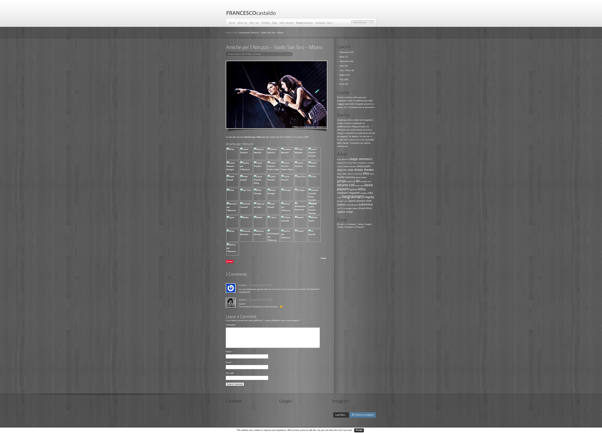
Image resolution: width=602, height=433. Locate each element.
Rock (342, 84)
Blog (274, 23)
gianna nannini (361, 177)
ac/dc (339, 159)
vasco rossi (345, 212)
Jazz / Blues (345, 70)
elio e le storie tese (355, 174)
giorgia (341, 181)
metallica (363, 193)
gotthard (350, 181)
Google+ (368, 224)
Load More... (341, 415)
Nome (229, 352)
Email (229, 362)
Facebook (351, 224)
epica (372, 174)
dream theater (364, 170)
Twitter (360, 224)
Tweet (323, 258)
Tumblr (340, 227)
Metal (342, 75)
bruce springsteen (360, 163)
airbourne (345, 159)
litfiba (361, 189)
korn (369, 181)
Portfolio (266, 23)
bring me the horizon (345, 163)
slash (369, 201)
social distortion (352, 205)
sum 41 (340, 208)
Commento (231, 325)
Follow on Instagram (364, 415)
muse (339, 197)
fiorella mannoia (346, 177)
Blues (342, 57)
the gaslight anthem (350, 208)
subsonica (366, 204)
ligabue (353, 189)
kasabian (363, 181)
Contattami (353, 107)
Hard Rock (344, 61)
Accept (359, 430)
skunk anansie (357, 201)
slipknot (341, 204)
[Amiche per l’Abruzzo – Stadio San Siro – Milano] (276, 94)
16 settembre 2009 (261, 285)
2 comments (256, 54)
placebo (340, 201)
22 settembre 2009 (261, 299)
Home (232, 23)
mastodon (342, 193)
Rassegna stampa (304, 23)
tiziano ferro (365, 208)
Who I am (254, 23)
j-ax (357, 181)
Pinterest (360, 227)
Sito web (230, 373)
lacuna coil (345, 185)
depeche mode (345, 170)
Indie (342, 66)
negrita (369, 197)
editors (345, 174)
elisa (366, 173)
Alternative (344, 52)
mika (370, 193)
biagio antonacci (361, 159)
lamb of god (359, 186)
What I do (242, 23)
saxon (346, 201)
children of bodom (349, 166)
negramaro (353, 196)
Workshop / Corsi (324, 23)
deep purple (363, 166)
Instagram (349, 227)
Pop (235, 33)
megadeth (354, 193)
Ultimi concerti (286, 23)
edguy (339, 174)
